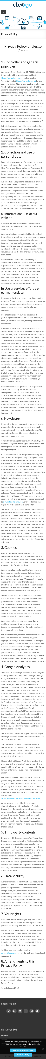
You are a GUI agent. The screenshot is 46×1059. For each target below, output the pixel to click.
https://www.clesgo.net (26, 81)
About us (4, 1036)
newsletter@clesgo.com (13, 502)
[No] (43, 1049)
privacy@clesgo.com (9, 953)
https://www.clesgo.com (11, 78)
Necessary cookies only (23, 1050)
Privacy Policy (23, 1054)
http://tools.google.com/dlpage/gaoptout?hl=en (21, 798)
